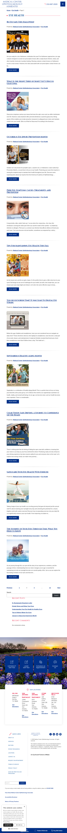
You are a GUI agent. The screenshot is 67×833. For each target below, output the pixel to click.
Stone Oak (44, 694)
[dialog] (14, 818)
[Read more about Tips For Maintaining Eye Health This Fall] (18, 265)
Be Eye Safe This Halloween (20, 22)
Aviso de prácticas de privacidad (15, 772)
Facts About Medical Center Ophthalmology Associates (19, 792)
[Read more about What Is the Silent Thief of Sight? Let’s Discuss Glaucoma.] (18, 101)
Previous (9, 587)
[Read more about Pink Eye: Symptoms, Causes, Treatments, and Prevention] (18, 210)
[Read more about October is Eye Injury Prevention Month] (18, 154)
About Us (11, 737)
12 (50, 587)
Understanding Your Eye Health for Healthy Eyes (27, 609)
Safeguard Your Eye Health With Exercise (27, 472)
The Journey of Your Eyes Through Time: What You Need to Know (32, 530)
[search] (22, 783)
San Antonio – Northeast (26, 695)
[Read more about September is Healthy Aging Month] (18, 375)
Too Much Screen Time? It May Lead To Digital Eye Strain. (32, 301)
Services (11, 741)
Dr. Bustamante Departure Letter (22, 603)
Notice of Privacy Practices (12, 801)
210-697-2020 (50, 788)
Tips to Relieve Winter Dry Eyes (22, 612)
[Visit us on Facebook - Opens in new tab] (50, 734)
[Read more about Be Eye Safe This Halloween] (18, 41)
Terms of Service (13, 764)
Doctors (10, 745)
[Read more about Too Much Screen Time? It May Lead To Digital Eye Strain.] (18, 320)
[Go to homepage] (14, 4)
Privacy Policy (12, 768)
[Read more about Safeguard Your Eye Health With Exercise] (18, 491)
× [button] (24, 806)
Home (8, 10)
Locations (11, 753)
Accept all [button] (8, 825)
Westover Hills (55, 694)
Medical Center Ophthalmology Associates (26, 26)
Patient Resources (14, 749)
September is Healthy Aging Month (24, 356)
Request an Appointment (15, 760)
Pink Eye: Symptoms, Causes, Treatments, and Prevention (29, 191)
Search (9, 592)
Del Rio (15, 693)
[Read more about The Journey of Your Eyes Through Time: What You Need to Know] (18, 550)
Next (58, 587)
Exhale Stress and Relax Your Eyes (23, 606)
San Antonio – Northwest (36, 695)
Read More (13, 70)
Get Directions (25, 716)
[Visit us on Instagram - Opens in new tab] (60, 734)
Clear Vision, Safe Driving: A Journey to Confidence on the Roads (33, 414)
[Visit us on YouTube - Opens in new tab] (57, 734)
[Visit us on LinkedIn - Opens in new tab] (54, 734)
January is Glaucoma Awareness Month (24, 615)
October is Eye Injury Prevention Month (27, 137)
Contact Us (11, 756)
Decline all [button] (19, 825)
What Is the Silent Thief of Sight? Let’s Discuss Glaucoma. (30, 82)
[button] (62, 4)
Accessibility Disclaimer (11, 797)
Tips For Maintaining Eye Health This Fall (28, 246)
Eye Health (15, 10)
